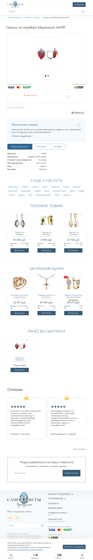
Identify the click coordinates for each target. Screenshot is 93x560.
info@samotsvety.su (57, 513)
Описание (41, 147)
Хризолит (76, 187)
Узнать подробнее (21, 136)
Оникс (46, 191)
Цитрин (25, 187)
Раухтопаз (55, 187)
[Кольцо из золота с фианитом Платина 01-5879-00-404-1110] (20, 284)
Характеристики (20, 147)
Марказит (41, 163)
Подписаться (71, 473)
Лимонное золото (59, 191)
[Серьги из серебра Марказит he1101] (20, 347)
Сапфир (81, 191)
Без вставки (13, 187)
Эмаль (57, 195)
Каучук (72, 191)
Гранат (11, 195)
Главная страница (14, 17)
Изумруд (21, 195)
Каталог (28, 17)
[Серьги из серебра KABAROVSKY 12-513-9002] (20, 221)
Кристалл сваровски (43, 195)
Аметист (67, 195)
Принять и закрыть (74, 547)
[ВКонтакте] (10, 518)
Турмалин (35, 187)
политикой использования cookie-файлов (24, 550)
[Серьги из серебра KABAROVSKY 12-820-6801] (46, 221)
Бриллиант (13, 191)
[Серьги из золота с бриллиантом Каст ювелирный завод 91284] (73, 284)
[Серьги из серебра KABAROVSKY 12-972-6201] (73, 221)
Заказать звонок (55, 508)
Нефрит (38, 191)
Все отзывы (80, 449)
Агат (30, 195)
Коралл (45, 187)
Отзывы (57, 147)
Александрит (26, 191)
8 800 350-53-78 (55, 519)
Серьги (37, 17)
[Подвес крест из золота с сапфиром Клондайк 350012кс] (46, 284)
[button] (46, 75)
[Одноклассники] (17, 518)
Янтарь (66, 187)
